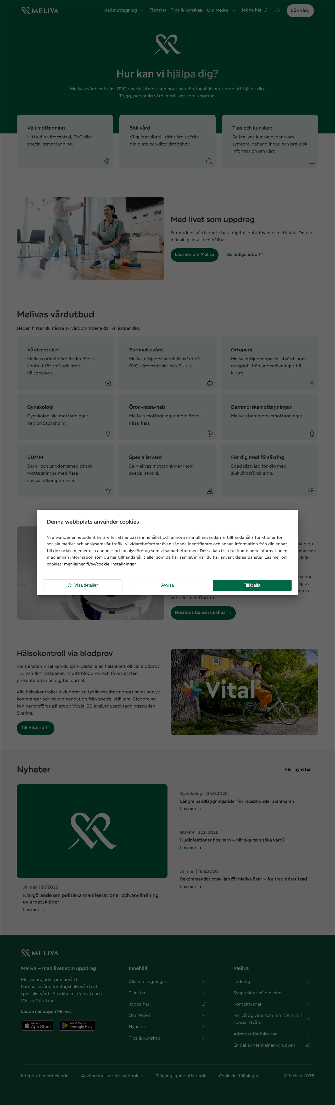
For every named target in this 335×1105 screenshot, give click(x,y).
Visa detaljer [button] (86, 585)
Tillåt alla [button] (252, 585)
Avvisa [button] (167, 585)
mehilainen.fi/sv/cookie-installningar (100, 564)
